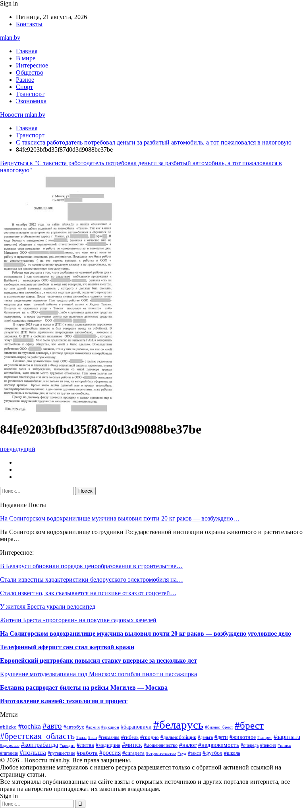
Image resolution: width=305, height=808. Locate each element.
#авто (52, 726)
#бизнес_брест (219, 727)
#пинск (284, 745)
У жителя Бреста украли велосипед (47, 606)
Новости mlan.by (22, 114)
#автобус (74, 727)
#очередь (250, 745)
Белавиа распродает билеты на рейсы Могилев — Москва (84, 687)
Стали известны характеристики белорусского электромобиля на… (91, 579)
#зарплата (287, 737)
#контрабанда (39, 744)
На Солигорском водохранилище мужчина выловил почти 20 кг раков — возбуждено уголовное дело (145, 633)
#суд (182, 753)
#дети (221, 737)
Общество (29, 72)
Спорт (24, 86)
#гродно (149, 737)
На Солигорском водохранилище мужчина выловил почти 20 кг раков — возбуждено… (119, 518)
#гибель (130, 737)
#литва (85, 745)
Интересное (32, 65)
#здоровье (9, 745)
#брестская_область (37, 736)
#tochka (29, 726)
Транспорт (30, 94)
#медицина (108, 745)
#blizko (8, 727)
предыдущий (17, 448)
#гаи (92, 737)
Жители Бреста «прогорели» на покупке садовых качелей (78, 620)
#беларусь (178, 724)
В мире (25, 58)
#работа (87, 753)
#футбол (212, 753)
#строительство (161, 753)
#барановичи (136, 727)
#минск (132, 744)
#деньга (205, 737)
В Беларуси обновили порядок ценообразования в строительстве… (91, 566)
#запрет (264, 737)
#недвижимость (218, 744)
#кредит (67, 745)
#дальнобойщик (178, 737)
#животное (243, 737)
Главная (26, 51)
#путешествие (61, 753)
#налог (188, 745)
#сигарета (133, 753)
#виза (81, 737)
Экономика (31, 101)
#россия (110, 752)
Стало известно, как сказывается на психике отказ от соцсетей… (88, 593)
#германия (109, 737)
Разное (25, 79)
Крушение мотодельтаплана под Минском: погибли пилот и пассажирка (98, 674)
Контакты (29, 24)
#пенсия (268, 745)
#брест (249, 725)
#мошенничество (161, 745)
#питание (9, 753)
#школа (232, 753)
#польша (32, 752)
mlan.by (10, 37)
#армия (93, 727)
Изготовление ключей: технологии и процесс (63, 701)
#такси (194, 753)
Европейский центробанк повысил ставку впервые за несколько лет (98, 660)
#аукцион (110, 727)
